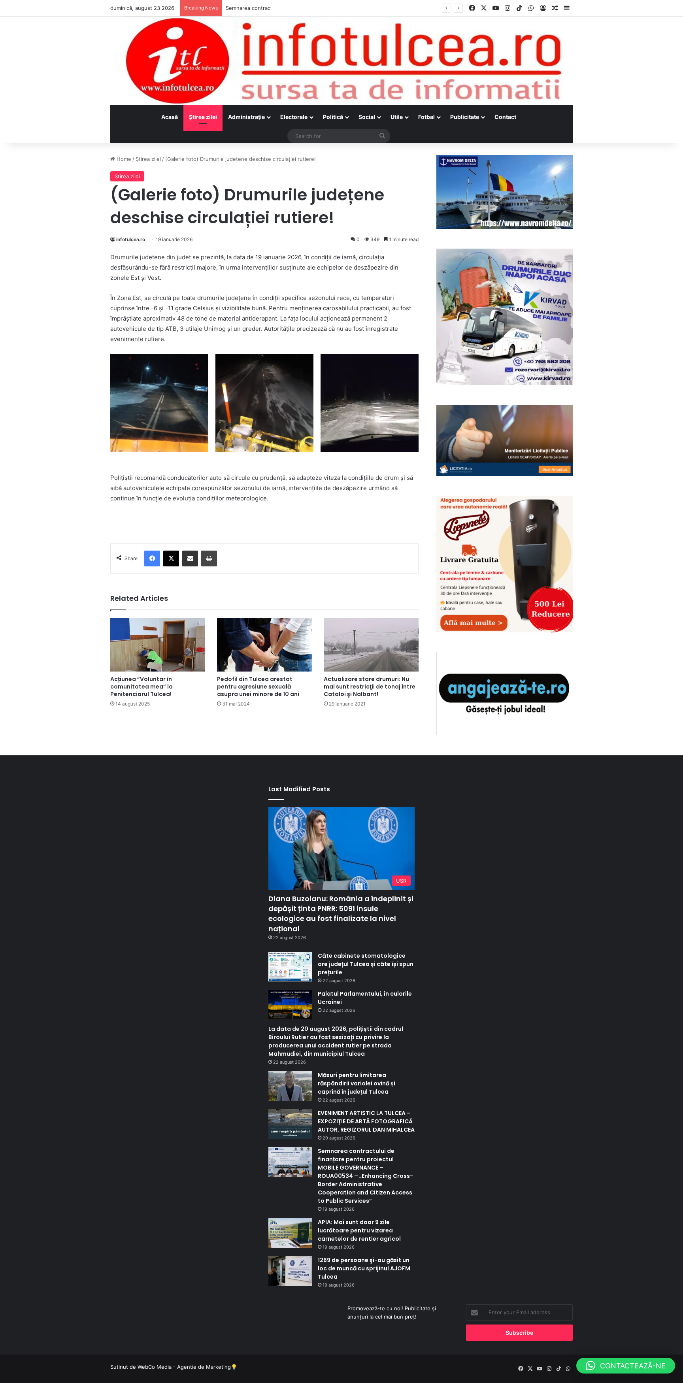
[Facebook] (152, 558)
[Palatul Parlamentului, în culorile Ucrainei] (290, 1004)
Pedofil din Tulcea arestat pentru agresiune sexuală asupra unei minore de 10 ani (258, 686)
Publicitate (464, 116)
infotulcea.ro (130, 239)
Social (366, 116)
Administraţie (246, 116)
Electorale (294, 116)
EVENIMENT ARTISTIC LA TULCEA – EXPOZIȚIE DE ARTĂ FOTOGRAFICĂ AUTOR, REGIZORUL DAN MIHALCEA (366, 1121)
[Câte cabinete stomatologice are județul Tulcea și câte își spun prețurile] (290, 966)
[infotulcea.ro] (341, 61)
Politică (333, 116)
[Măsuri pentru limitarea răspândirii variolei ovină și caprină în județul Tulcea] (290, 1086)
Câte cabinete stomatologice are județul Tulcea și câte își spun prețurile (365, 964)
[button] (625, 1366)
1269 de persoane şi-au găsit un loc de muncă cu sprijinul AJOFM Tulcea (364, 1268)
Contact (505, 116)
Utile (397, 116)
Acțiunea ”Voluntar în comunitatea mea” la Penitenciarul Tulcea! (141, 686)
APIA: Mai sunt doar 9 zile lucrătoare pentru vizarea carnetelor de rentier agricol (359, 1230)
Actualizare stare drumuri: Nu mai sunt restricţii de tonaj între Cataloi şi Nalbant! (369, 686)
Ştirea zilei (203, 116)
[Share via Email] (190, 558)
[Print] (209, 558)
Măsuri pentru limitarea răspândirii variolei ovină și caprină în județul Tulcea (356, 1083)
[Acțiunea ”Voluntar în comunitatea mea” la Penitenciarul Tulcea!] (157, 645)
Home (123, 159)
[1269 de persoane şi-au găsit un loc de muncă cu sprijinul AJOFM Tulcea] (290, 1271)
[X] (171, 558)
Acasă (169, 116)
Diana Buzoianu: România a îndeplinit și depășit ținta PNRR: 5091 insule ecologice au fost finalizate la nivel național (340, 914)
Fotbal (426, 116)
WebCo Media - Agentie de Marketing (184, 1367)
